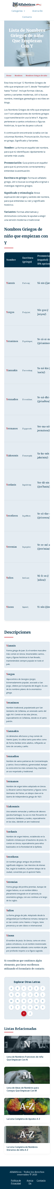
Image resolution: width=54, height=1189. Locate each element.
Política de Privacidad (16, 1182)
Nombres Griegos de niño (36, 75)
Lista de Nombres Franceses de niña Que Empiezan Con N (25, 1058)
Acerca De (37, 10)
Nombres (27, 54)
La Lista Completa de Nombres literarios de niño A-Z (22, 1148)
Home (8, 75)
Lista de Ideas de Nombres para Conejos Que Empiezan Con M (23, 1089)
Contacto (27, 16)
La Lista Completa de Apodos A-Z (23, 1118)
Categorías (17, 10)
